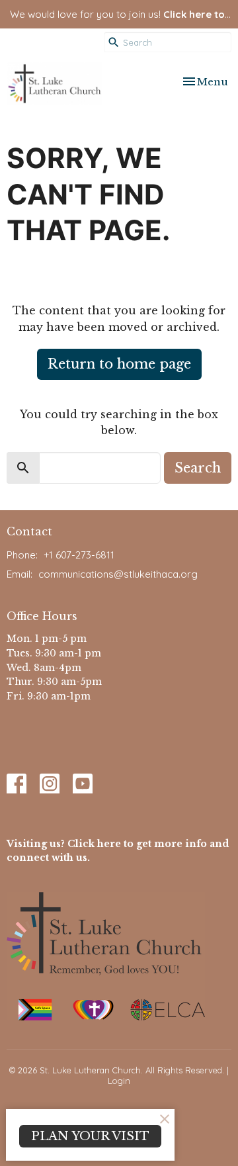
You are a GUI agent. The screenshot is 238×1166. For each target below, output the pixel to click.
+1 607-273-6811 (79, 555)
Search (198, 468)
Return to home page (119, 364)
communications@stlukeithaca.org (118, 574)
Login (119, 1080)
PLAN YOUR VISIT (90, 1136)
